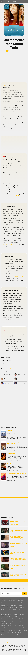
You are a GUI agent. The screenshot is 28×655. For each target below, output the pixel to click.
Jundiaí (20, 609)
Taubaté (24, 618)
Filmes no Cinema (14, 1)
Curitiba (10, 603)
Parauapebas (4, 618)
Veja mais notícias (14, 580)
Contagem (3, 603)
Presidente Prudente (6, 612)
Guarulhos (22, 612)
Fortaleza (17, 603)
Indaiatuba (22, 614)
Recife (2, 607)
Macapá (16, 616)
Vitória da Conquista (12, 605)
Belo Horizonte (11, 600)
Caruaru (19, 634)
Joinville (17, 628)
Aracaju (8, 609)
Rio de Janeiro (20, 600)
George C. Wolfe (18, 276)
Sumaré (25, 630)
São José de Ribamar (6, 625)
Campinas (9, 616)
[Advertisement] (14, 67)
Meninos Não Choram (16, 196)
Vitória (23, 628)
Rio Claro (3, 634)
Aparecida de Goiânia (6, 614)
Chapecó (17, 618)
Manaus (22, 607)
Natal (20, 605)
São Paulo (3, 600)
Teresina (3, 616)
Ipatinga (21, 625)
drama (20, 125)
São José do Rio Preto (17, 632)
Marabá (14, 609)
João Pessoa (10, 628)
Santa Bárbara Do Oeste (12, 607)
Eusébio (3, 605)
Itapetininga (4, 630)
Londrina (15, 612)
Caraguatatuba (11, 634)
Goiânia (15, 614)
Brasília (2, 609)
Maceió (11, 618)
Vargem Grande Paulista (15, 630)
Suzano (15, 625)
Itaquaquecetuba (5, 621)
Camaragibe (4, 623)
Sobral (13, 621)
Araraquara (19, 621)
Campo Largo (12, 623)
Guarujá (3, 628)
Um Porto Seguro (8, 244)
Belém (22, 603)
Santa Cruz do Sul (5, 632)
